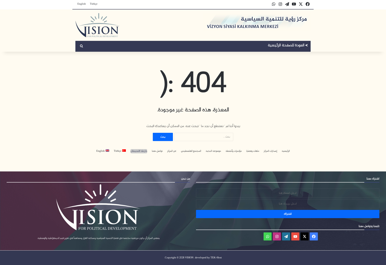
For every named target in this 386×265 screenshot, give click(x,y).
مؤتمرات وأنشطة (234, 151)
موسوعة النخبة (213, 151)
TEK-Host (216, 258)
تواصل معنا (157, 151)
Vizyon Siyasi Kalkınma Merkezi (288, 46)
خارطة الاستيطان (138, 151)
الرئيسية (286, 151)
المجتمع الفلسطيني (191, 151)
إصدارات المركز (270, 151)
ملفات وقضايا (252, 151)
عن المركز (171, 151)
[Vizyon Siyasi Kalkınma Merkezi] (97, 25)
